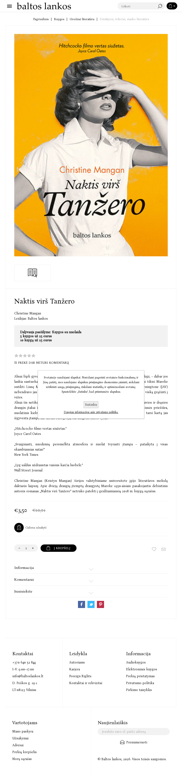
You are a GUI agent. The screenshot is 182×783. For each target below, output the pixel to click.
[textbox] (136, 6)
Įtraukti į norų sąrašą (154, 549)
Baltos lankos (38, 319)
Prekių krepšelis (24, 752)
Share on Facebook (81, 604)
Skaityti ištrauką (32, 273)
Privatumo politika (140, 683)
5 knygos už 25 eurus (36, 336)
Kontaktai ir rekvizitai (85, 683)
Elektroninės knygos (141, 669)
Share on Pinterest (100, 604)
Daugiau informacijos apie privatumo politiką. (91, 412)
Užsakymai (20, 738)
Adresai (17, 745)
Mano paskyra (22, 731)
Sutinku (91, 405)
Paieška (161, 6)
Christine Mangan (27, 313)
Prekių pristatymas (140, 676)
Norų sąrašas (22, 759)
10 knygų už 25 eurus (36, 340)
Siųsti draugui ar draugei (163, 549)
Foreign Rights (80, 676)
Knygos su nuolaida (66, 332)
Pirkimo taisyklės (139, 690)
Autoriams (77, 662)
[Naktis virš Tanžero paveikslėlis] (91, 145)
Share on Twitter (91, 604)
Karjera (74, 669)
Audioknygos (136, 662)
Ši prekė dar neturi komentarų (41, 362)
